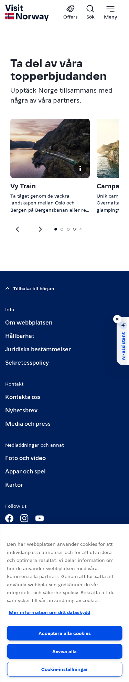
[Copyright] (80, 168)
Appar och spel (25, 471)
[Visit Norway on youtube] (39, 518)
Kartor (14, 484)
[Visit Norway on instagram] (24, 518)
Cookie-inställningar (64, 669)
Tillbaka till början (33, 288)
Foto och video (25, 457)
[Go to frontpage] (27, 12)
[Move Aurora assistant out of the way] (117, 319)
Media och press (28, 423)
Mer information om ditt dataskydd (49, 612)
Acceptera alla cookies (65, 633)
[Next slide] (17, 229)
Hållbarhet (19, 335)
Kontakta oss (23, 396)
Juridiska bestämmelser (38, 349)
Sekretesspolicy (27, 362)
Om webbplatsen (28, 322)
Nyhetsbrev (21, 410)
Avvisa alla (64, 651)
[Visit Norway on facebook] (9, 518)
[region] (64, 603)
